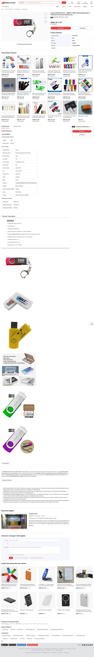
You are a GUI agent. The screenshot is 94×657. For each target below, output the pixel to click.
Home (2, 9)
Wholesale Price (54, 648)
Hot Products (21, 648)
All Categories (5, 6)
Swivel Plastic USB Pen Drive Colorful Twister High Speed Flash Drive (85, 94)
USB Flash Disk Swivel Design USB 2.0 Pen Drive (54, 116)
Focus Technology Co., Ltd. (38, 652)
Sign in (91, 3)
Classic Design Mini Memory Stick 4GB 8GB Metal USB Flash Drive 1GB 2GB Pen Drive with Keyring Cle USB (8, 116)
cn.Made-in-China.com (59, 650)
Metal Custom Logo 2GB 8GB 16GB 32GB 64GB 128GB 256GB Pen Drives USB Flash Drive (38, 71)
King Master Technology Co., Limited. (61, 17)
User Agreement (54, 652)
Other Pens (12, 629)
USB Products (5, 629)
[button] (60, 2)
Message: (6, 547)
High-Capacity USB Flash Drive (57, 629)
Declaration (60, 652)
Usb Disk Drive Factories (30, 635)
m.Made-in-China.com (50, 650)
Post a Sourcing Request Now (36, 557)
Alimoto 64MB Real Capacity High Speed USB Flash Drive (85, 71)
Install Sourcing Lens (33, 644)
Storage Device (17, 9)
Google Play (12, 644)
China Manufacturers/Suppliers (36, 648)
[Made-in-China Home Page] (8, 2)
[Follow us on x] (84, 644)
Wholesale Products (47, 648)
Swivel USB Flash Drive (30, 629)
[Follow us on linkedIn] (92, 644)
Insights (74, 648)
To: (7, 543)
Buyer (63, 6)
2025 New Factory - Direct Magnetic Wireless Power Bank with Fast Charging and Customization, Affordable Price (65, 586)
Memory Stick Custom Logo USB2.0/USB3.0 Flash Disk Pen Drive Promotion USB (69, 94)
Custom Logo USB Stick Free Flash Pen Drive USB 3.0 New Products (8, 94)
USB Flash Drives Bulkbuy (39, 638)
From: (7, 540)
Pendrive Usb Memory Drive (68, 635)
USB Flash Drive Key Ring (83, 116)
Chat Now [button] (83, 28)
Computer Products (9, 9)
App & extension (77, 6)
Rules (92, 6)
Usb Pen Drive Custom (80, 635)
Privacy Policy (66, 652)
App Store (4, 644)
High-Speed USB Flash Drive (42, 629)
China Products (27, 648)
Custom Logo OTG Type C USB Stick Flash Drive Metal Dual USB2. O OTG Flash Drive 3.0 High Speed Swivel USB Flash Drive (54, 71)
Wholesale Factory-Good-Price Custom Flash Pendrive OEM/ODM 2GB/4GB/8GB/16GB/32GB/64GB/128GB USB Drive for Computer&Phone (70, 71)
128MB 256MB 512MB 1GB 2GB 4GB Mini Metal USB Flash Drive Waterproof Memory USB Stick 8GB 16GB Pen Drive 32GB (39, 116)
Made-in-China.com (41, 650)
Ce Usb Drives (5, 638)
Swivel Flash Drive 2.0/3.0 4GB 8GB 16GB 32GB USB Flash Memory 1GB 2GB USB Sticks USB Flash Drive (9, 71)
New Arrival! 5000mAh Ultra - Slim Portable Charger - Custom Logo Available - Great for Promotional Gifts (9, 611)
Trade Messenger (21, 644)
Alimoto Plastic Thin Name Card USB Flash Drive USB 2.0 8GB (23, 94)
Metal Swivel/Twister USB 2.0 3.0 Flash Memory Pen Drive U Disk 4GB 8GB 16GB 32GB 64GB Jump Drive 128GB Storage (23, 71)
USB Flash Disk (24, 9)
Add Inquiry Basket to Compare (25, 44)
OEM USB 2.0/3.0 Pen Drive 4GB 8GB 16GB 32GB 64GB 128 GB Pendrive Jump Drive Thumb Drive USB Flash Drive (23, 116)
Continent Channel (62, 648)
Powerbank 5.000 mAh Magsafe (45, 610)
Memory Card (20, 629)
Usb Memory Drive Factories (43, 635)
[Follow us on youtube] (88, 644)
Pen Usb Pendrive (13, 638)
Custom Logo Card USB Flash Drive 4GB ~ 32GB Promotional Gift (39, 94)
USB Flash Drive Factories (18, 635)
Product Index (68, 648)
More (2, 641)
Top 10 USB (22, 638)
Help (70, 6)
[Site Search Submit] (64, 2)
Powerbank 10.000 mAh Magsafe (26, 610)
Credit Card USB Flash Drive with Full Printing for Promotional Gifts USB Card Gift (54, 94)
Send (11, 557)
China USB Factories (6, 635)
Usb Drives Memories (56, 635)
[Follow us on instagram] (86, 644)
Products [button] (22, 2)
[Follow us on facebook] (82, 644)
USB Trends (29, 638)
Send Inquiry (61, 28)
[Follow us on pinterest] (90, 644)
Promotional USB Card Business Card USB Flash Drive (69, 116)
